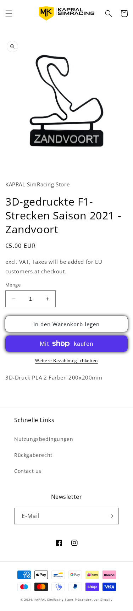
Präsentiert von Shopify (93, 599)
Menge (13, 285)
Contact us (27, 471)
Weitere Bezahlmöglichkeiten (66, 361)
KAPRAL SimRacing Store (53, 599)
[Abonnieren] (110, 516)
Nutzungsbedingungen (43, 439)
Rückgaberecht (33, 455)
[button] (9, 13)
